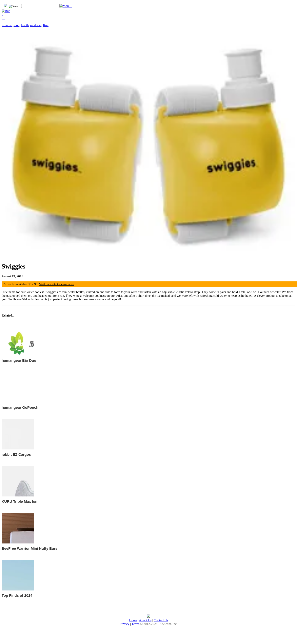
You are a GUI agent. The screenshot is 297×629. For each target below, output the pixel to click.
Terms (135, 624)
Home (133, 620)
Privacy (124, 624)
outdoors (35, 25)
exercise (7, 25)
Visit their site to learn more (56, 284)
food (16, 25)
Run (45, 25)
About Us (145, 620)
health (25, 25)
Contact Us (161, 620)
